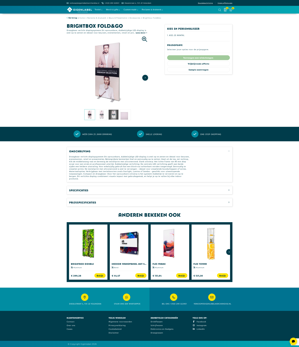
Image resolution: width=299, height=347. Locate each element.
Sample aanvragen (198, 69)
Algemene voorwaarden (120, 321)
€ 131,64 (157, 275)
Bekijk (100, 275)
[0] (225, 9)
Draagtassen (157, 332)
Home (82, 17)
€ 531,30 (198, 275)
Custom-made (130, 10)
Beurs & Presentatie (118, 17)
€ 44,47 (116, 275)
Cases (69, 329)
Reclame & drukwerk (151, 10)
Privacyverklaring (117, 325)
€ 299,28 (76, 275)
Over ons (71, 325)
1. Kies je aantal (175, 35)
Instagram (201, 325)
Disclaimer (114, 332)
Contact (71, 321)
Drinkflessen (157, 321)
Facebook (201, 321)
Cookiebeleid (115, 329)
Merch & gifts (112, 10)
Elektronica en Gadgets (162, 329)
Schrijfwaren (157, 325)
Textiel (98, 10)
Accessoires (134, 17)
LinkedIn (200, 329)
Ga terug (72, 17)
